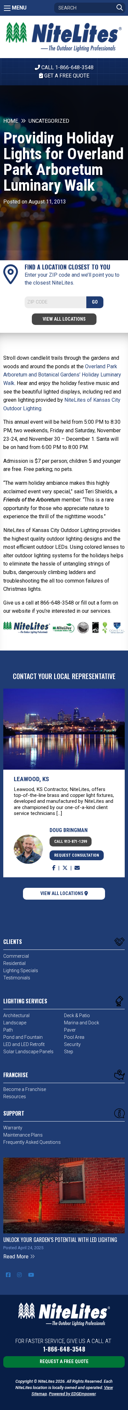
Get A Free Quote (66, 76)
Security (72, 1044)
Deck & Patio (77, 1015)
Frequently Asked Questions (32, 1142)
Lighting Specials (20, 970)
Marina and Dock (81, 1022)
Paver (70, 1030)
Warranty (12, 1127)
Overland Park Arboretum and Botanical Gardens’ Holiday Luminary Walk (62, 374)
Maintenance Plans (23, 1135)
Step (68, 1051)
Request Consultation (76, 855)
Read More (16, 1256)
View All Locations (64, 319)
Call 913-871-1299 (70, 841)
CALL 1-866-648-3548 (67, 67)
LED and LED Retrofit (24, 1044)
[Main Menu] (7, 8)
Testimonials (16, 977)
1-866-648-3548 (64, 1349)
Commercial (16, 956)
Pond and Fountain (23, 1037)
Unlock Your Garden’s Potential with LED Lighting (60, 1240)
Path (8, 1030)
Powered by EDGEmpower (72, 1393)
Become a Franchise (24, 1089)
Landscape (14, 1022)
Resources (14, 1096)
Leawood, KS (31, 779)
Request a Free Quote (64, 1361)
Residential (14, 963)
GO (95, 302)
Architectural (16, 1015)
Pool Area (74, 1037)
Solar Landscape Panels (28, 1051)
